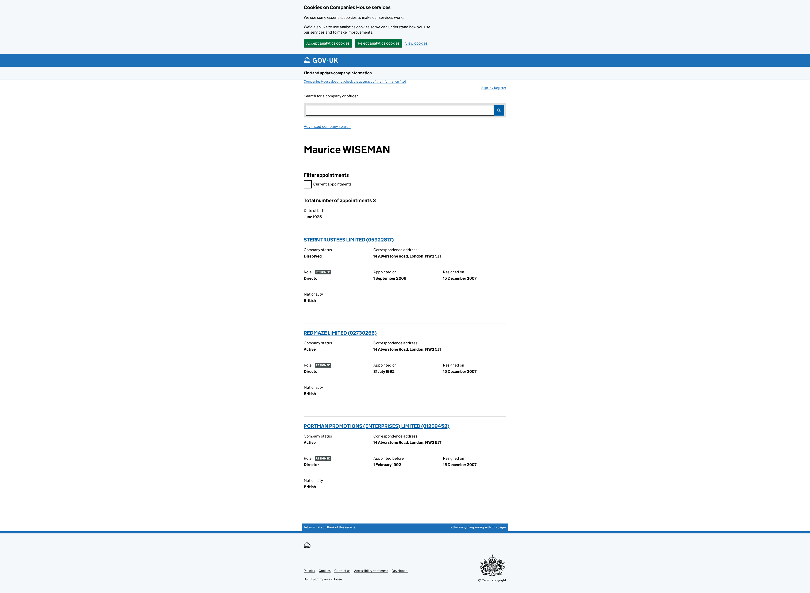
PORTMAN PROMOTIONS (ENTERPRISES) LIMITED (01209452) (377, 426)
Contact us (342, 571)
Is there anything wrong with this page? (478, 527)
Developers (400, 571)
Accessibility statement (371, 571)
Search (499, 110)
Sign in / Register (493, 88)
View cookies (416, 43)
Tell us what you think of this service (329, 527)
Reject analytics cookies (379, 43)
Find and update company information (338, 73)
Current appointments (332, 184)
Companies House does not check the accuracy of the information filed (355, 81)
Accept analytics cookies (328, 43)
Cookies (325, 571)
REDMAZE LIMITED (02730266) (340, 333)
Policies (309, 571)
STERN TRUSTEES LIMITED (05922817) (349, 240)
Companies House (328, 579)
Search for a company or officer (331, 96)
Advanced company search (327, 126)
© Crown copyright (492, 580)
